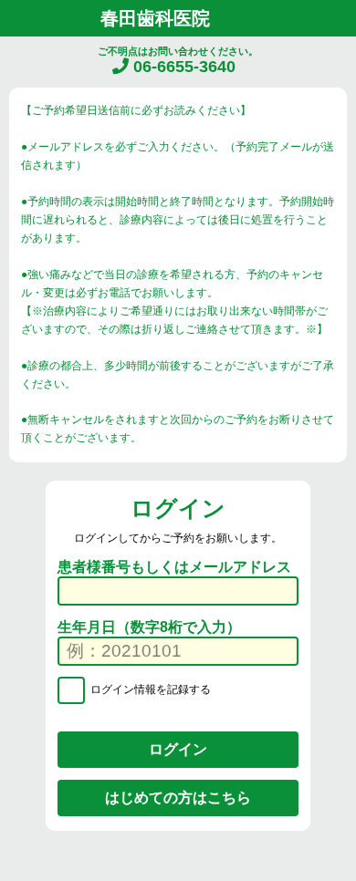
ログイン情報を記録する (149, 689)
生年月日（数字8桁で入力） (149, 627)
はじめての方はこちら (178, 797)
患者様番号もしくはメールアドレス (174, 567)
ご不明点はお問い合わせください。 (178, 61)
